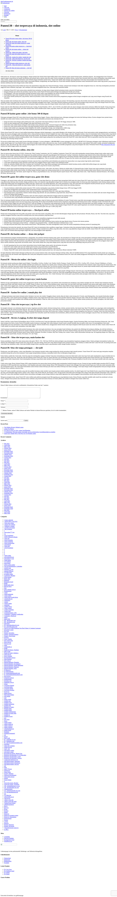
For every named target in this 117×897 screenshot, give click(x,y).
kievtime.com (7, 681)
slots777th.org (8, 769)
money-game (7, 699)
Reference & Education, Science (13, 758)
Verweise (6, 12)
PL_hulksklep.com (9, 741)
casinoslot (6, 605)
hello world (7, 651)
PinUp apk (7, 738)
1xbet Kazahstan (8, 548)
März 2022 (7, 484)
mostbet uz (7, 715)
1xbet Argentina (8, 540)
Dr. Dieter (7, 874)
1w (5, 534)
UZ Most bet (7, 795)
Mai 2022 (6, 480)
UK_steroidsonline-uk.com (11, 787)
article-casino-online (9, 565)
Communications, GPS (10, 612)
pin (5, 735)
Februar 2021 (7, 504)
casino (6, 592)
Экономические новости (11, 828)
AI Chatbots (7, 561)
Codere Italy (7, 611)
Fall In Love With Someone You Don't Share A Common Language (22, 628)
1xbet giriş (7, 546)
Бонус (6, 806)
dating (5, 617)
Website (3, 407)
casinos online (8, 603)
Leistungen (7, 9)
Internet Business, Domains (11, 662)
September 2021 (8, 493)
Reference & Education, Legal (12, 756)
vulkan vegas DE (8, 800)
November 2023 (8, 453)
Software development (10, 775)
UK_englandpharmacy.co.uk (12, 786)
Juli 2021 (6, 496)
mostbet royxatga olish (10, 713)
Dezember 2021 (8, 488)
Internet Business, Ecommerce (12, 664)
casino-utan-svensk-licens (11, 597)
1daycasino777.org (9, 532)
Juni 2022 (6, 479)
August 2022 (7, 476)
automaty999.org (8, 571)
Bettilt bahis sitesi (9, 585)
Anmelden (7, 836)
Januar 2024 (7, 450)
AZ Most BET (8, 572)
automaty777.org (8, 569)
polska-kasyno (8, 747)
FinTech (6, 637)
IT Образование (8, 671)
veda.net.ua (7, 798)
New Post (6, 719)
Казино (6, 810)
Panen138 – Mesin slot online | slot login (16, 52)
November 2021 (8, 490)
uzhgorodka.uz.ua (9, 797)
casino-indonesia (8, 594)
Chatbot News (8, 606)
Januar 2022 (7, 487)
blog (5, 588)
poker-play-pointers (9, 746)
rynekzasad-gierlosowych (11, 759)
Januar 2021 (7, 505)
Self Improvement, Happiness (12, 763)
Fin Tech (6, 631)
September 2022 (8, 474)
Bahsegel (6, 580)
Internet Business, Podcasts (11, 667)
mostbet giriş (7, 705)
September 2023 (8, 456)
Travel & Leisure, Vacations (11, 784)
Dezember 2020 (8, 507)
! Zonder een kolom (9, 527)
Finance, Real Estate (9, 636)
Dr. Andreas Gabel (9, 871)
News (16, 30)
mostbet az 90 (8, 702)
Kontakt (6, 15)
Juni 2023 (6, 460)
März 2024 (7, 446)
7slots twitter (7, 555)
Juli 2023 (6, 459)
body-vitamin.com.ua (10, 589)
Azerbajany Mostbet (9, 575)
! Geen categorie (8, 520)
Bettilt (5, 583)
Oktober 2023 (8, 454)
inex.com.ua (7, 660)
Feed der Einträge (9, 838)
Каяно (6, 812)
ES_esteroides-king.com (10, 626)
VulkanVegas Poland (9, 803)
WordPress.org (8, 841)
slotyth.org (7, 770)
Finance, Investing (9, 633)
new (5, 718)
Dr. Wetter (7, 872)
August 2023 (7, 457)
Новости (6, 814)
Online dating (7, 722)
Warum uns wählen (9, 10)
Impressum (7, 859)
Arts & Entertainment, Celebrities (13, 566)
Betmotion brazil (8, 582)
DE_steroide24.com (9, 622)
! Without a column (9, 526)
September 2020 (8, 508)
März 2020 (7, 513)
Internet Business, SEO (10, 668)
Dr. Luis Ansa (8, 869)
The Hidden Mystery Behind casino (13, 427)
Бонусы (6, 807)
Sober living (7, 772)
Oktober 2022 (8, 473)
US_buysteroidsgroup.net (11, 792)
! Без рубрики (8, 529)
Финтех (6, 823)
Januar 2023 (7, 468)
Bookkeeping (7, 591)
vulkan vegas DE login (10, 801)
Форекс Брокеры (9, 824)
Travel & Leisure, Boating (11, 783)
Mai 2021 (6, 499)
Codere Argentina (9, 609)
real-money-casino (9, 750)
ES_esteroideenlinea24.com (11, 625)
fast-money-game (8, 630)
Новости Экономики (10, 817)
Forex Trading (8, 639)
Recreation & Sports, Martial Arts (13, 753)
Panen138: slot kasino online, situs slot (16, 41)
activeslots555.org (9, 557)
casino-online (7, 595)
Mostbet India (8, 708)
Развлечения (7, 818)
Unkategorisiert (8, 789)
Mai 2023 (6, 462)
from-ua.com (7, 643)
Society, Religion (8, 773)
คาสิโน (6, 829)
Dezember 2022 (8, 470)
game (5, 645)
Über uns (6, 7)
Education (7, 623)
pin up (6, 736)
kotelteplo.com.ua (9, 682)
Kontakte (6, 862)
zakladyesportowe (9, 804)
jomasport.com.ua (9, 677)
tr (4, 781)
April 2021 (7, 501)
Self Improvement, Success (11, 764)
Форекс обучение (9, 826)
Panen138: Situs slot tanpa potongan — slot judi (19, 68)
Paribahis (6, 732)
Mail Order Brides (9, 694)
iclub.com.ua (7, 654)
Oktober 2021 (8, 491)
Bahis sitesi (7, 578)
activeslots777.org (9, 558)
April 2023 (7, 463)
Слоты (6, 821)
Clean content (8, 608)
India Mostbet (8, 659)
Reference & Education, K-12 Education (15, 755)
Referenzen (7, 13)
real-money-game (9, 752)
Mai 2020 (6, 510)
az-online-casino (8, 574)
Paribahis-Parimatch (9, 733)
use (5, 793)
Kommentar (4, 397)
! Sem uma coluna (9, 523)
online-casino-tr (8, 725)
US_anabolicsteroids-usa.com (12, 790)
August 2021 (7, 494)
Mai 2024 (6, 443)
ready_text (7, 749)
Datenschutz (7, 858)
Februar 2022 (7, 485)
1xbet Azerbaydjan (9, 543)
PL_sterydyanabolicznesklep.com (13, 742)
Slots (5, 767)
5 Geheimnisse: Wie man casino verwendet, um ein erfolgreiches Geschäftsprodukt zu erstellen (29, 432)
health (5, 648)
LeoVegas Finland (9, 685)
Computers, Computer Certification (13, 614)
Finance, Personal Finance (11, 634)
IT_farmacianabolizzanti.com (12, 673)
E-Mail (3, 404)
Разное (6, 820)
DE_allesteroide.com (9, 620)
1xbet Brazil (7, 544)
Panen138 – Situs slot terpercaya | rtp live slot (18, 58)
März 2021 (7, 502)
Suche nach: (4, 420)
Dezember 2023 (8, 451)
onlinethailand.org (9, 729)
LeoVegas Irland (8, 688)
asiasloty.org (7, 568)
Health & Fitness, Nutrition (11, 650)
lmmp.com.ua (7, 693)
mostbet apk (7, 701)
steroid (6, 778)
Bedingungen (7, 861)
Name (3, 400)
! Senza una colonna (9, 524)
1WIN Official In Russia (10, 537)
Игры (5, 809)
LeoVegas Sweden (9, 690)
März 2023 (7, 465)
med (5, 698)
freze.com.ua (7, 642)
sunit (4, 30)
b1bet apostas (7, 577)
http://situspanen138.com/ (108, 144)
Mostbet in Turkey (9, 707)
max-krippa (7, 696)
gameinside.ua (8, 647)
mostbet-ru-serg (8, 716)
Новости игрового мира (11, 815)
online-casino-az (8, 724)
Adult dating (7, 560)
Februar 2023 (7, 467)
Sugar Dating (7, 780)
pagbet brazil (7, 730)
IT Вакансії (7, 670)
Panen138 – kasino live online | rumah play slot (18, 57)
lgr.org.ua (6, 691)
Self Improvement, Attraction (12, 761)
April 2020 (7, 511)
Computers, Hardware (10, 616)
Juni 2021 (6, 498)
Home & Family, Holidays (11, 653)
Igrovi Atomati (8, 656)
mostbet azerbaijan (9, 704)
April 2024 (7, 445)
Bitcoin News (8, 586)
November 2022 (8, 471)
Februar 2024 (7, 448)
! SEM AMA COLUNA (10, 521)
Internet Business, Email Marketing (13, 665)
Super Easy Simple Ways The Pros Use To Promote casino (20, 433)
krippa (6, 684)
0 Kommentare (23, 30)
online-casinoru (8, 727)
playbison (6, 744)
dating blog (7, 619)
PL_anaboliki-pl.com (10, 739)
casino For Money (9, 429)
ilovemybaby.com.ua (9, 657)
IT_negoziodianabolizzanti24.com (13, 674)
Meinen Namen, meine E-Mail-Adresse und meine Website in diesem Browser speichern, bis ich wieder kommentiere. (34, 410)
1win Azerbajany (8, 535)
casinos (6, 602)
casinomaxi (7, 600)
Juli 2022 (6, 477)
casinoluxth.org (8, 599)
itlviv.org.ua (7, 676)
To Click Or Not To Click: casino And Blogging (17, 430)
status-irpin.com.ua (9, 776)
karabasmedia (7, 679)
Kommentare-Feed (9, 840)
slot (5, 766)
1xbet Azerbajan (8, 541)
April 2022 (7, 482)
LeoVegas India (8, 687)
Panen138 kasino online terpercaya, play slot (18, 63)
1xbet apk (6, 538)
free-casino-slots (8, 640)
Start (5, 6)
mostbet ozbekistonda (10, 711)
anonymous (7, 563)
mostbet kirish (8, 710)
